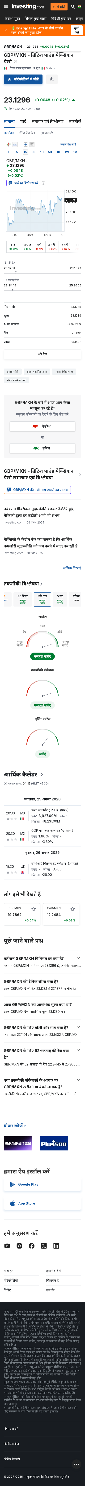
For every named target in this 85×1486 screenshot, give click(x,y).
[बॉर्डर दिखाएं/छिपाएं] (31, 144)
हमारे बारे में (53, 1271)
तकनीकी (75, 121)
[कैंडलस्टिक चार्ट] (8, 144)
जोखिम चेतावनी (12, 1459)
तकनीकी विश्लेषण (21, 584)
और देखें (42, 354)
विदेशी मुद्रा (12, 18)
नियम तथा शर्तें (11, 1428)
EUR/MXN (14, 908)
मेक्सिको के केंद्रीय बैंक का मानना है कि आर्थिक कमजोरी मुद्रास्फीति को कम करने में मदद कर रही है (40, 542)
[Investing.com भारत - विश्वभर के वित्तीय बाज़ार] (28, 6)
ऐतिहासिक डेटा (27, 133)
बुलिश (46, 448)
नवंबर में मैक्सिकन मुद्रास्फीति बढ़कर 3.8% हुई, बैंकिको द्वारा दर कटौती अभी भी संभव (39, 512)
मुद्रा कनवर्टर (47, 133)
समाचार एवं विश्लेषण (48, 121)
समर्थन (50, 1290)
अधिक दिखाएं (72, 568)
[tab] (22, 599)
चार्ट (23, 121)
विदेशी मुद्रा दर (61, 18)
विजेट (7, 1290)
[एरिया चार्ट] (15, 144)
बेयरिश (46, 426)
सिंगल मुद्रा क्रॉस (36, 18)
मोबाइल (9, 1271)
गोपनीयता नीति (11, 1444)
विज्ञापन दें (52, 1280)
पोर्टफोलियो (11, 1280)
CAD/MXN (54, 908)
